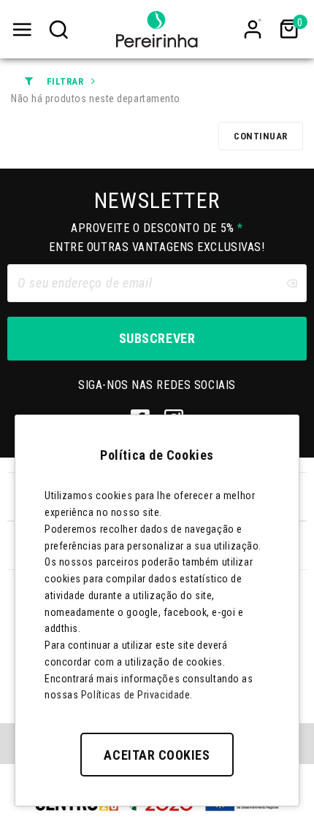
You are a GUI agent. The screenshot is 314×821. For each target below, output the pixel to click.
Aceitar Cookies (157, 755)
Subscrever (157, 338)
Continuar (261, 136)
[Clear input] (291, 283)
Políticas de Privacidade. (137, 695)
